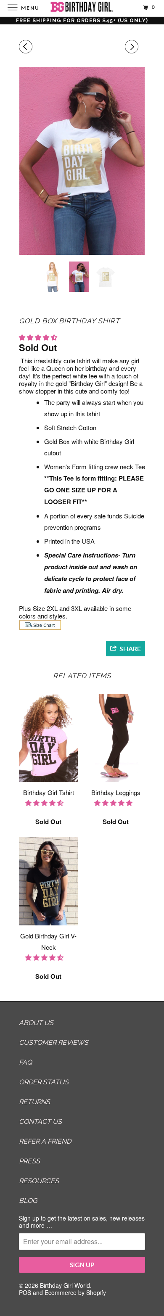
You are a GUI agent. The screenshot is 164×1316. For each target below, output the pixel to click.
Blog (28, 1201)
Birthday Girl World (65, 1285)
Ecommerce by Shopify (75, 1292)
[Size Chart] (40, 627)
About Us (36, 1023)
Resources (39, 1181)
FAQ (25, 1062)
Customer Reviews (53, 1042)
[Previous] (27, 46)
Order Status (44, 1082)
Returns (34, 1102)
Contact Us (40, 1122)
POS (25, 1292)
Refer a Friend (45, 1141)
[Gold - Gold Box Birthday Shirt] (82, 160)
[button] (39, 337)
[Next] (133, 46)
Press (29, 1161)
